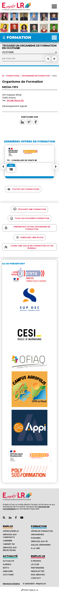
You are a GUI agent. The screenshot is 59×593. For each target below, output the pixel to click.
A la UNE (35, 548)
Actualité (10, 556)
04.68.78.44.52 (15, 100)
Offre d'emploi (11, 531)
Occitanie (8, 574)
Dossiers (36, 538)
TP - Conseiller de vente (21, 160)
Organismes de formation (36, 76)
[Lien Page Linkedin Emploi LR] (10, 517)
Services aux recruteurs (10, 548)
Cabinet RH (9, 544)
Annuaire (8, 571)
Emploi (8, 526)
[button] (3, 166)
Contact (36, 578)
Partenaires (37, 568)
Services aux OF (39, 541)
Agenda (7, 564)
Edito (6, 568)
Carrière (7, 540)
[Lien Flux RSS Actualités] (4, 517)
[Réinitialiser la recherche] (54, 58)
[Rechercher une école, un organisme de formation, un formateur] (48, 58)
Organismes (37, 534)
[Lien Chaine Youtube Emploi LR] (21, 517)
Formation (39, 526)
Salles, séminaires (41, 545)
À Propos (36, 561)
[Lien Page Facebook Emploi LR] (16, 517)
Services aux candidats (10, 535)
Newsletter (37, 571)
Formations (12, 76)
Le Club (35, 564)
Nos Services (38, 574)
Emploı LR (38, 556)
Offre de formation (42, 531)
